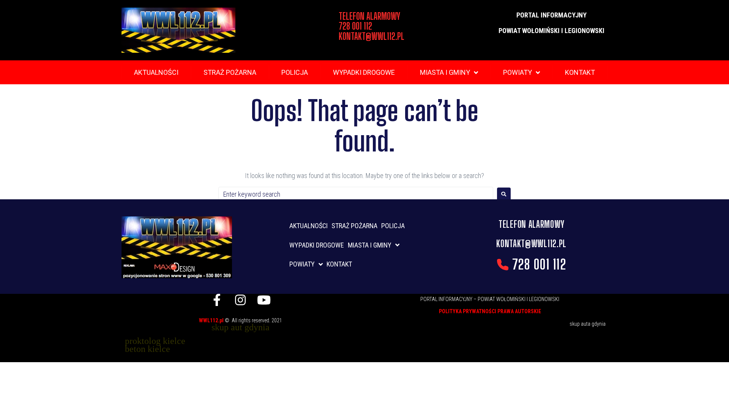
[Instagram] (240, 300)
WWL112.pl (212, 320)
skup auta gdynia (588, 324)
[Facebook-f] (217, 300)
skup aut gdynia (240, 327)
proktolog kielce (155, 341)
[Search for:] (355, 194)
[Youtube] (264, 300)
